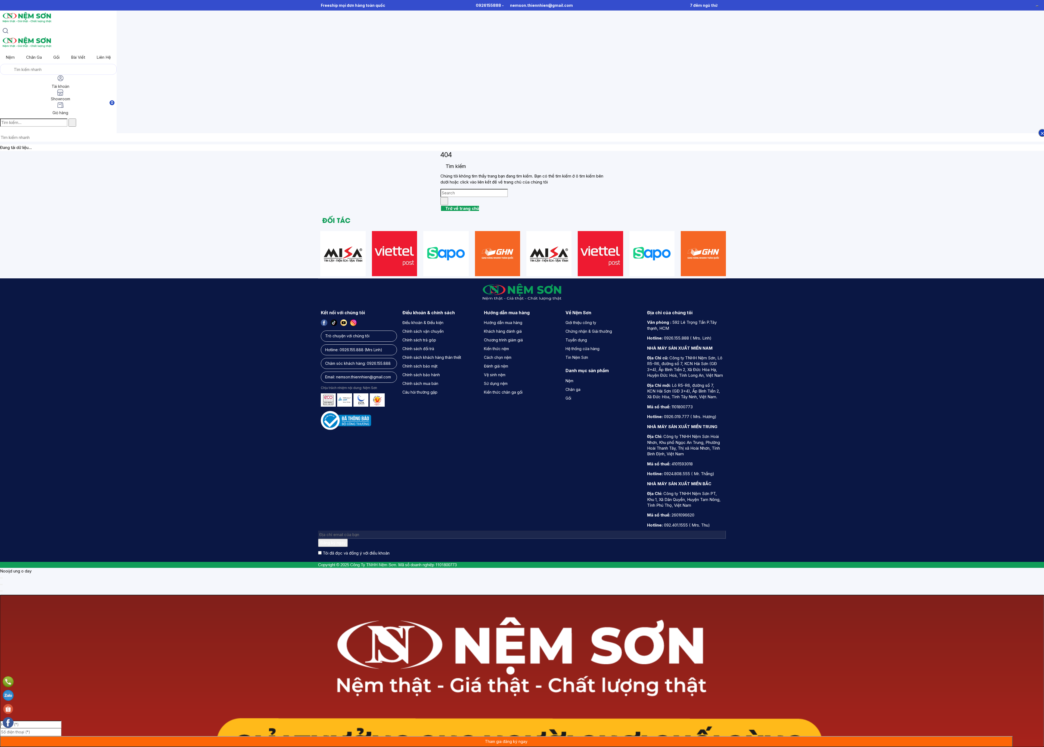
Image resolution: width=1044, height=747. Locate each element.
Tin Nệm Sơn (577, 357)
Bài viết (78, 57)
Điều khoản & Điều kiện (422, 322)
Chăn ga (34, 57)
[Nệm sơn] (26, 22)
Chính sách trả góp (419, 340)
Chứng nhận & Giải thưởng (589, 331)
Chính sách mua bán (420, 383)
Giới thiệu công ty (581, 322)
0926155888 (488, 5)
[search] (5, 31)
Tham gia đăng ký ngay (506, 741)
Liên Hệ (104, 57)
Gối (56, 57)
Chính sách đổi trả (418, 348)
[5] (497, 253)
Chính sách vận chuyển (423, 331)
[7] (394, 253)
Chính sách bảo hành (421, 374)
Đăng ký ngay (333, 542)
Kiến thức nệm (496, 348)
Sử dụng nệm (496, 383)
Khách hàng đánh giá (503, 331)
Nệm (10, 57)
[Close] (1, 577)
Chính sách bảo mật (419, 366)
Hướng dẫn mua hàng (503, 322)
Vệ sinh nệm (494, 374)
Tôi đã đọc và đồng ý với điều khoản (356, 553)
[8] (445, 253)
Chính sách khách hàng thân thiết (431, 357)
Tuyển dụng (576, 340)
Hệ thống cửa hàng (582, 348)
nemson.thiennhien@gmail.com (541, 5)
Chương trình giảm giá (503, 340)
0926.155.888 (351, 349)
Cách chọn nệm (497, 357)
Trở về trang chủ (461, 208)
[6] (342, 253)
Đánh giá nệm (496, 366)
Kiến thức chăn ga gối (503, 392)
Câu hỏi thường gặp (419, 392)
